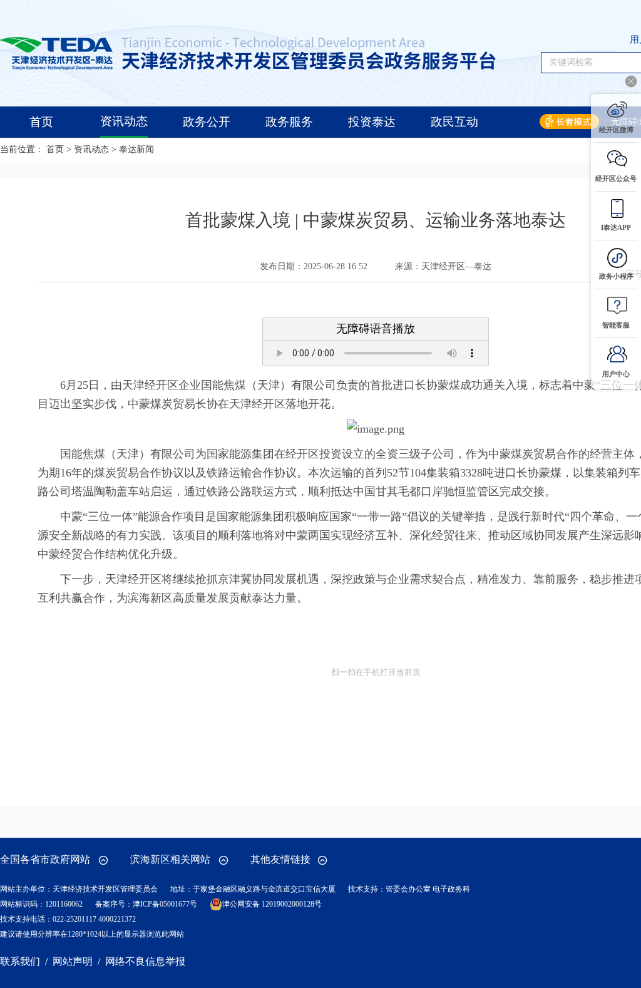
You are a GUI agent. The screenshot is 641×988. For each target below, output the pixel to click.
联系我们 (20, 961)
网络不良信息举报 (145, 961)
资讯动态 (91, 149)
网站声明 (73, 961)
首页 (55, 149)
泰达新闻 (136, 149)
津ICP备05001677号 (165, 904)
